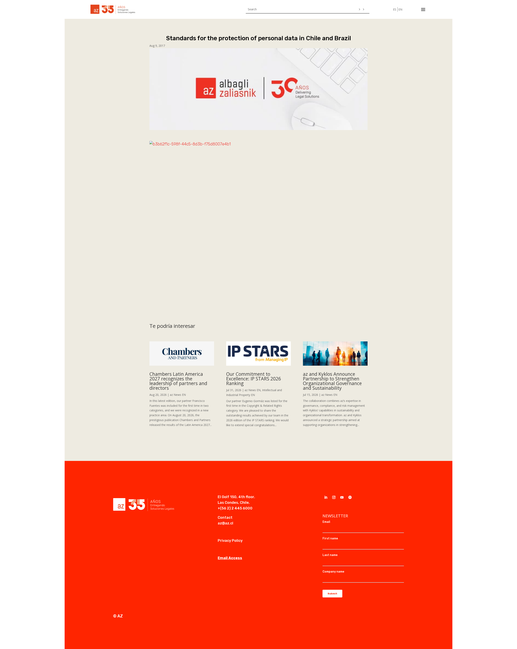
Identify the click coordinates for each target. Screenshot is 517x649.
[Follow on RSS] (350, 497)
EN (400, 9)
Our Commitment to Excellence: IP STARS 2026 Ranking (253, 378)
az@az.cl (225, 523)
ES (394, 9)
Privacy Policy (230, 540)
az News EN (178, 395)
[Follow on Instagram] (334, 497)
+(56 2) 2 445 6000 (235, 508)
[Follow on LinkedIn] (326, 497)
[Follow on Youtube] (342, 497)
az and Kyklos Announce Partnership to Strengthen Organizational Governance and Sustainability (332, 381)
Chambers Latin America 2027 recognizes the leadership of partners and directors (178, 381)
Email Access (230, 558)
